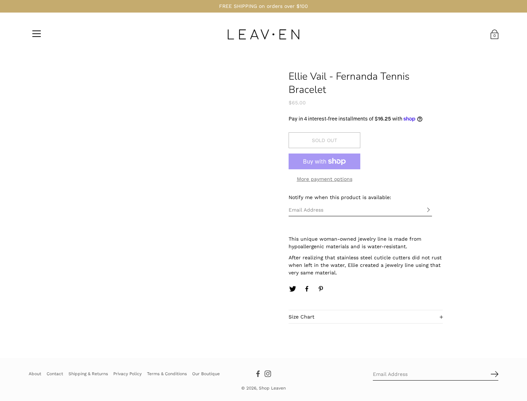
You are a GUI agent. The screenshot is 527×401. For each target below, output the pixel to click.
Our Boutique (206, 373)
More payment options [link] (324, 179)
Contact (55, 373)
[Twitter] (292, 289)
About (35, 373)
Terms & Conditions (167, 373)
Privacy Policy (127, 373)
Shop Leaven (272, 388)
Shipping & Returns (88, 373)
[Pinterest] (321, 289)
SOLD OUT (324, 140)
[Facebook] (307, 289)
